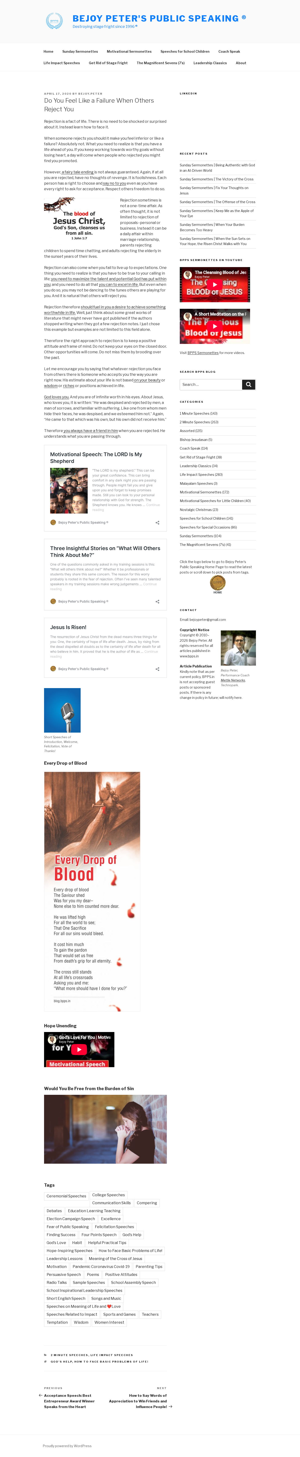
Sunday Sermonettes (80, 51)
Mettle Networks (233, 680)
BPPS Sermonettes (203, 353)
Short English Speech (66, 1298)
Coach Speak (229, 51)
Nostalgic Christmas (196, 510)
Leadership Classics (210, 63)
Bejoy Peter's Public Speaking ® (160, 18)
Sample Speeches (89, 1282)
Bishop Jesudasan (194, 440)
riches (68, 386)
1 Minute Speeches (195, 413)
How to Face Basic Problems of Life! (130, 1250)
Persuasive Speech (64, 1274)
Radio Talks (57, 1282)
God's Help (132, 1235)
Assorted (187, 431)
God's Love (56, 1243)
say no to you (114, 183)
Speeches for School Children (185, 51)
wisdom (51, 386)
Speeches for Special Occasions (205, 527)
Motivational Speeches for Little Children (212, 501)
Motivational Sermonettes (129, 51)
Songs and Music (106, 1298)
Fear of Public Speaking (68, 1227)
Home (48, 51)
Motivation (57, 1266)
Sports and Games (119, 1314)
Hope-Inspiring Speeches (70, 1250)
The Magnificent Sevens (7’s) (161, 63)
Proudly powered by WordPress (67, 1446)
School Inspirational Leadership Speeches (84, 1290)
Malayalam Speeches (196, 483)
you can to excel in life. (119, 284)
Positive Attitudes (121, 1274)
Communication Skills (111, 1203)
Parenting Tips (149, 1266)
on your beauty (147, 380)
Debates (54, 1211)
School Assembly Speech (133, 1282)
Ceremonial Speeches (66, 1196)
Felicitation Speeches (114, 1227)
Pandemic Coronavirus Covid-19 (101, 1266)
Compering (147, 1203)
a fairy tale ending (77, 172)
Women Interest (109, 1322)
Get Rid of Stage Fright (108, 63)
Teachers (150, 1314)
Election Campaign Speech (71, 1219)
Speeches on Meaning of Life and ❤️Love (84, 1306)
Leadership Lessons (65, 1258)
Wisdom (81, 1322)
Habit (77, 1243)
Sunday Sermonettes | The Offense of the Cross (217, 202)
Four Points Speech (99, 1235)
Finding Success (61, 1235)
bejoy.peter (90, 93)
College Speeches (108, 1195)
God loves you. (56, 397)
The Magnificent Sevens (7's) (202, 545)
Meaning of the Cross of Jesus (115, 1258)
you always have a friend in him (90, 431)
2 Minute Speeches (69, 1355)
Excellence (111, 1219)
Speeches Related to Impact (72, 1314)
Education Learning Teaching (94, 1211)
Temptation (57, 1322)
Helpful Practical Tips (107, 1243)
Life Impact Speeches (62, 63)
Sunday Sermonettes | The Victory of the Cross (217, 179)
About (241, 63)
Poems (93, 1274)
